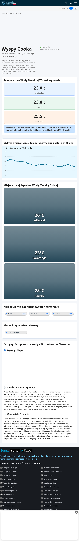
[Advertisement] (39, 30)
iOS (59, 130)
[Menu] (75, 3)
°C (71, 8)
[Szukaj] (66, 3)
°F (75, 8)
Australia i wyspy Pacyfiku (11, 13)
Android (66, 130)
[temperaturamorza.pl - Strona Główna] (10, 3)
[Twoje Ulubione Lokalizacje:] (71, 3)
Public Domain (54, 49)
